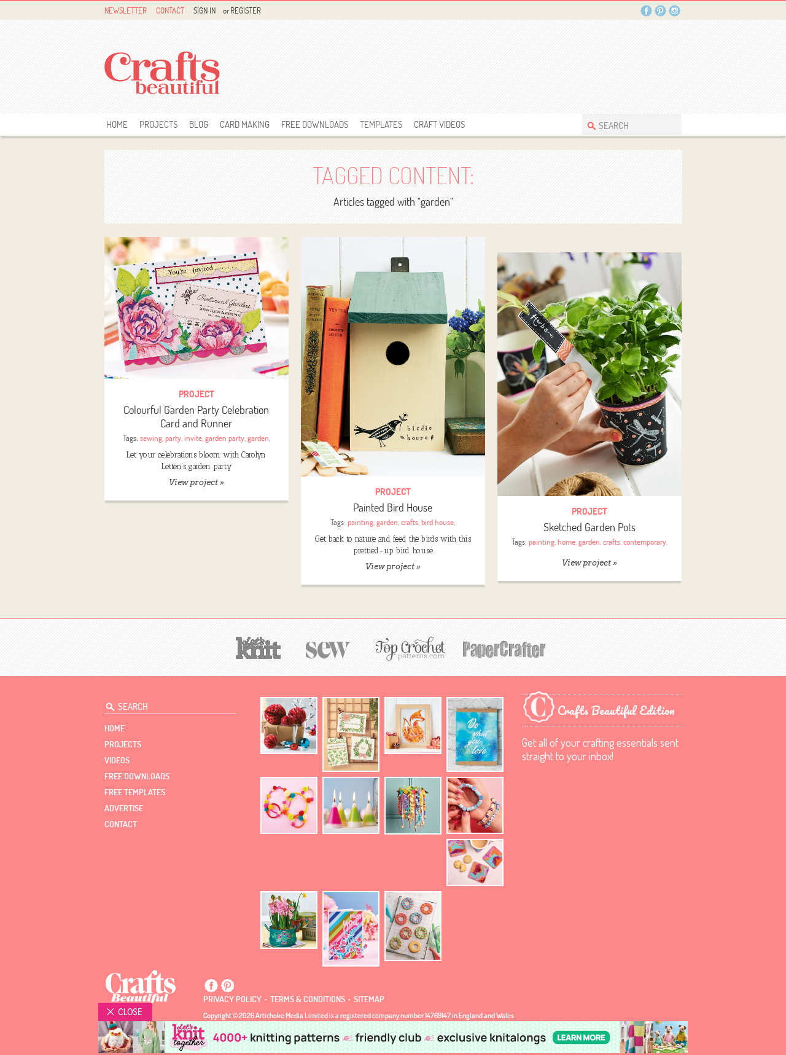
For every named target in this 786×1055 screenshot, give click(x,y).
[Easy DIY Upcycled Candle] (351, 805)
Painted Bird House (392, 507)
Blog (198, 124)
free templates (134, 792)
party (173, 438)
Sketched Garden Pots (589, 527)
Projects (158, 124)
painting (360, 522)
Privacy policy (232, 999)
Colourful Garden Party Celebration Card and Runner (196, 416)
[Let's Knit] (258, 646)
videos (117, 760)
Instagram (674, 11)
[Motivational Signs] (475, 734)
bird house (437, 522)
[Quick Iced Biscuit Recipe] (413, 926)
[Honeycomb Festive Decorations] (289, 725)
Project (196, 394)
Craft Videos (439, 124)
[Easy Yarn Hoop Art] (289, 805)
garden (258, 438)
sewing (151, 438)
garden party (224, 438)
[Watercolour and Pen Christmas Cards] (351, 734)
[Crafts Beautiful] (140, 986)
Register (245, 10)
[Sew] (328, 648)
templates (381, 124)
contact (120, 824)
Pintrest (660, 11)
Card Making (245, 124)
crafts (409, 522)
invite (193, 438)
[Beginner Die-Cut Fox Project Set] (413, 725)
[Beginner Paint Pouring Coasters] (475, 862)
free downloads (314, 124)
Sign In (204, 10)
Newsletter (125, 10)
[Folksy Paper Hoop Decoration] (413, 805)
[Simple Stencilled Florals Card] (351, 928)
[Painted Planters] (289, 920)
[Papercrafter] (504, 648)
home (566, 542)
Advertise (123, 808)
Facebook (646, 11)
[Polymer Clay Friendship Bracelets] (475, 805)
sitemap (369, 999)
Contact (170, 10)
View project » (196, 482)
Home (117, 124)
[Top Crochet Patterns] (408, 648)
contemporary (644, 542)
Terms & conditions (307, 999)
